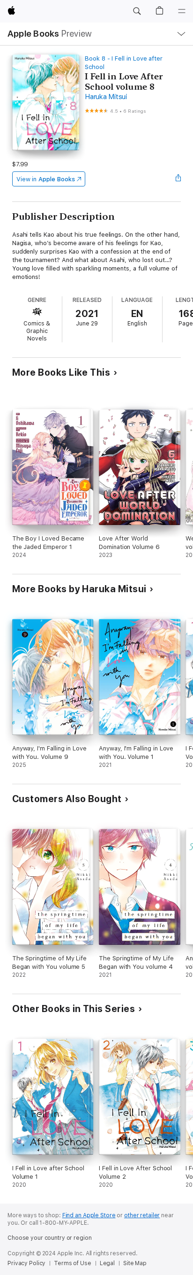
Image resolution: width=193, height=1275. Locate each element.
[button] (137, 11)
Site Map (135, 1263)
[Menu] (182, 11)
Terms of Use (72, 1263)
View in (45, 179)
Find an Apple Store (89, 1215)
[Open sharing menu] (178, 179)
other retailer (142, 1215)
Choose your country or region (49, 1238)
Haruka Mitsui (106, 97)
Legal (107, 1263)
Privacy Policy (26, 1263)
